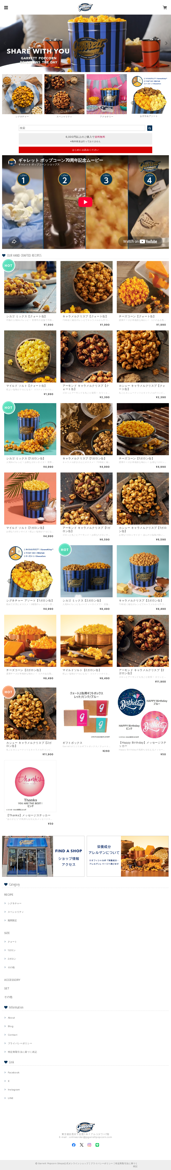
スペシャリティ (16, 911)
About (11, 1017)
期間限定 (12, 920)
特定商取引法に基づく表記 (22, 1051)
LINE (11, 1098)
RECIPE (8, 894)
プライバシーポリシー (20, 1043)
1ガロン (12, 950)
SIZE (7, 933)
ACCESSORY (12, 979)
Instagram (14, 1089)
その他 (11, 967)
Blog (11, 1026)
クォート (12, 941)
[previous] (5, 43)
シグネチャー (14, 903)
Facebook (14, 1072)
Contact (13, 1034)
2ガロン (12, 958)
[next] (166, 43)
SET (6, 988)
